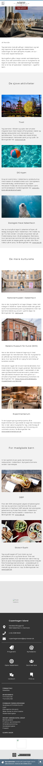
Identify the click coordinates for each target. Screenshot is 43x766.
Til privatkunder (8, 698)
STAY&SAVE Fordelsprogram (14, 703)
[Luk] (40, 762)
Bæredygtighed (8, 720)
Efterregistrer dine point (10, 709)
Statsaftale (6, 690)
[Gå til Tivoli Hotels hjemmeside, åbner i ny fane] (16, 601)
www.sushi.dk (7, 569)
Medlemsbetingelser (9, 713)
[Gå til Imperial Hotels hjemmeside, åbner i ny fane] (36, 595)
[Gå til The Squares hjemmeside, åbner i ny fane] (6, 601)
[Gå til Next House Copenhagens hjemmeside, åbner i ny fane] (31, 607)
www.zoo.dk (36, 242)
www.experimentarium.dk (11, 431)
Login (4, 707)
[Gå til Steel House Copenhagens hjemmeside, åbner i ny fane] (21, 607)
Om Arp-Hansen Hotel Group (14, 718)
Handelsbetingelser (9, 726)
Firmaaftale (7, 688)
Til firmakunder (8, 696)
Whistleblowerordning (10, 724)
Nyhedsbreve (8, 694)
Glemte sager (8, 732)
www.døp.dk (19, 515)
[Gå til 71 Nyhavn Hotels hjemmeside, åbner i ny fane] (16, 595)
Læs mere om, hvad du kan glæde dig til (18, 763)
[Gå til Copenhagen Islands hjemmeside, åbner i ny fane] (26, 601)
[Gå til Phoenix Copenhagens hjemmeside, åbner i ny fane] (6, 595)
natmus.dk (19, 313)
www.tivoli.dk (20, 139)
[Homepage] (21, 4)
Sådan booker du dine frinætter (13, 711)
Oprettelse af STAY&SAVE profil (13, 705)
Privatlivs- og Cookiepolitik (11, 722)
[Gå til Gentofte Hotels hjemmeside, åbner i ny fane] (36, 601)
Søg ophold (21, 8)
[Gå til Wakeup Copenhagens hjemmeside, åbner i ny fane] (11, 607)
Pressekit (6, 728)
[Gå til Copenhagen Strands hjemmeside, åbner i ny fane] (26, 595)
